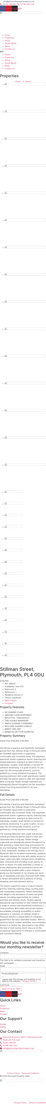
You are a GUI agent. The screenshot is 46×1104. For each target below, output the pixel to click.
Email (2, 966)
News (7, 46)
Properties (9, 38)
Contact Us (10, 49)
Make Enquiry (11, 700)
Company (4, 953)
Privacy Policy (29, 981)
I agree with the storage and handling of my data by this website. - (21, 980)
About (7, 40)
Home (7, 35)
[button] (23, 51)
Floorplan (9, 703)
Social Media (10, 43)
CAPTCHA (4, 985)
